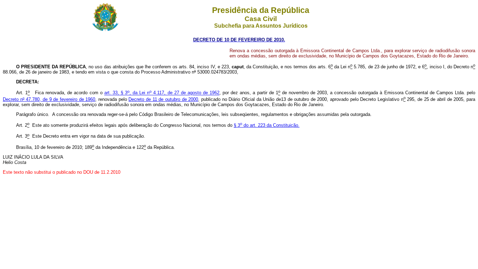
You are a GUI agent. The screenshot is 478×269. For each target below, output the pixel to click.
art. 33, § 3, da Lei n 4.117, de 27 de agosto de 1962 (161, 93)
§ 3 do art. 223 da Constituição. (267, 125)
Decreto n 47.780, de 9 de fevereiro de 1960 (49, 99)
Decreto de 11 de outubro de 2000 (163, 99)
